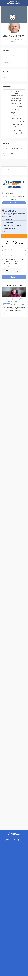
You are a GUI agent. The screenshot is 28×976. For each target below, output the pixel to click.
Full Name (5, 246)
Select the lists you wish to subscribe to (13, 259)
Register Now (14, 202)
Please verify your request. (10, 267)
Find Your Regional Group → (14, 236)
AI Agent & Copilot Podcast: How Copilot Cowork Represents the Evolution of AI (13, 303)
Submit (14, 277)
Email (4, 253)
